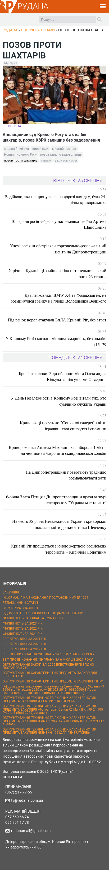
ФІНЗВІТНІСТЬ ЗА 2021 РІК (23, 634)
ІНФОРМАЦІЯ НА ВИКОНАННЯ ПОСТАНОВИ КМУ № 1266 (45, 598)
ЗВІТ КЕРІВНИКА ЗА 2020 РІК (24, 644)
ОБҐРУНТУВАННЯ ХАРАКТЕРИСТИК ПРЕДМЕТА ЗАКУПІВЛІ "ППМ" (53, 681)
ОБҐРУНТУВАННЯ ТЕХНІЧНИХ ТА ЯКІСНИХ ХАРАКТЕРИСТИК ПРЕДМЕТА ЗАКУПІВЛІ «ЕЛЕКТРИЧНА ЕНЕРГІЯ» (49, 699)
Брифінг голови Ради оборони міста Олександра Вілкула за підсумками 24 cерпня (62, 376)
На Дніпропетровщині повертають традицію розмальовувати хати (66, 475)
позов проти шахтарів (21, 160)
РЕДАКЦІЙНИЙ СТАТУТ (20, 603)
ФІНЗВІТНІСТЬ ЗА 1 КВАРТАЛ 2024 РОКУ (33, 618)
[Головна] (8, 12)
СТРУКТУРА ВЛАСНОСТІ (21, 608)
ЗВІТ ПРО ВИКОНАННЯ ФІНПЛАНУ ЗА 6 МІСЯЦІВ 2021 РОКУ (48, 659)
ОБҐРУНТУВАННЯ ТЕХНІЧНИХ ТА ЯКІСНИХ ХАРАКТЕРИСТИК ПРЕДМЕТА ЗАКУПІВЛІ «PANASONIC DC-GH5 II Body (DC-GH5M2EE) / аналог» (53, 721)
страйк (46, 160)
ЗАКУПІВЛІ (11, 592)
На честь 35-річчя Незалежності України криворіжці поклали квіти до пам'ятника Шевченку (59, 524)
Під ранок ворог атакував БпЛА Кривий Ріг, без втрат (57, 319)
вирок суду (40, 149)
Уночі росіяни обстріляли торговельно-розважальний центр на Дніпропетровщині (58, 248)
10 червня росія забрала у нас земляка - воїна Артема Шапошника (58, 224)
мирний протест (64, 149)
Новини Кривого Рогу (20, 154)
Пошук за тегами (38, 30)
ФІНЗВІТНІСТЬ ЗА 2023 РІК (23, 623)
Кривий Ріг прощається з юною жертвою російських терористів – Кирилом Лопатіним (58, 548)
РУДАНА (32, 6)
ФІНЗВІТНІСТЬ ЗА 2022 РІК (23, 628)
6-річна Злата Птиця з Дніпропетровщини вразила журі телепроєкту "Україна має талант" (56, 499)
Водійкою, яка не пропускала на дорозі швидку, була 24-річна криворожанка (55, 199)
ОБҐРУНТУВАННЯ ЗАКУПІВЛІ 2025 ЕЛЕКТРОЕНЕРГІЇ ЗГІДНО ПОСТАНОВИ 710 (48, 666)
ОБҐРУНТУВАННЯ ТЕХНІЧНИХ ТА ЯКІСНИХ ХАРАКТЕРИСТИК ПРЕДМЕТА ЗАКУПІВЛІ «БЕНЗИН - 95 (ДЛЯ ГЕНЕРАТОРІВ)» (49, 731)
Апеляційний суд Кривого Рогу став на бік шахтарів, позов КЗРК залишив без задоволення (51, 137)
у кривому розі (66, 160)
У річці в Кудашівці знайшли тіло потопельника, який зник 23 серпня (57, 273)
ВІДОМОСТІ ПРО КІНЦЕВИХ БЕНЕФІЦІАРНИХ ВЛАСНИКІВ (45, 613)
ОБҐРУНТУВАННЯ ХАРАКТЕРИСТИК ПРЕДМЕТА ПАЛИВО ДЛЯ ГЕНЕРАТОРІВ (50, 674)
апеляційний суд (16, 149)
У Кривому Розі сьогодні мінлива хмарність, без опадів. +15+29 (56, 341)
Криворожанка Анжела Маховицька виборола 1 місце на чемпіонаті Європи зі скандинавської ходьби (57, 450)
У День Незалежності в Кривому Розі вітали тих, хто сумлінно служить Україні (58, 400)
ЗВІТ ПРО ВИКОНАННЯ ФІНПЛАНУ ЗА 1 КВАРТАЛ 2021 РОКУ (48, 654)
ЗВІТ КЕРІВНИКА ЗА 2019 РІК (24, 649)
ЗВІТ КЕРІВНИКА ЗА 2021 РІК (24, 639)
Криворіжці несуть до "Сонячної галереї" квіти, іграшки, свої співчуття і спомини (63, 425)
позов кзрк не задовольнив (61, 154)
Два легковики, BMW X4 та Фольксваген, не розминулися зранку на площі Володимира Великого (58, 298)
